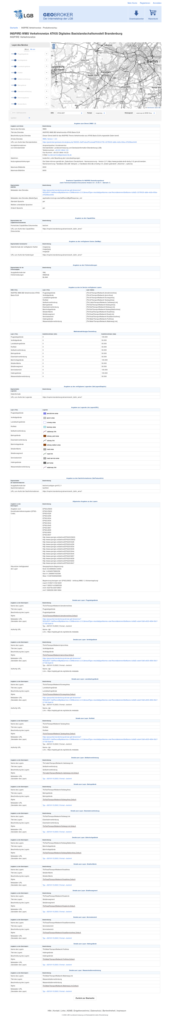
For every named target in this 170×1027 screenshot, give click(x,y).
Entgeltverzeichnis (81, 1010)
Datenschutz (96, 1010)
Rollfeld (20, 73)
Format (89, 113)
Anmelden (157, 3)
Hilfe (49, 1010)
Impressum (121, 1010)
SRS (52, 113)
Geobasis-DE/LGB (153, 107)
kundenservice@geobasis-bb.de (60, 155)
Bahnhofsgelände (23, 98)
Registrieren (145, 3)
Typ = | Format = (57, 778)
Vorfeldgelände (22, 60)
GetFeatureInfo (21, 113)
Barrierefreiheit (109, 1010)
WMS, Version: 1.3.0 (50, 139)
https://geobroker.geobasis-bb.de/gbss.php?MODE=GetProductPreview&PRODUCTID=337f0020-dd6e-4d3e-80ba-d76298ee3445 (90, 142)
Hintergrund (129, 113)
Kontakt (56, 1010)
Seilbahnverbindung (24, 79)
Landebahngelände (24, 66)
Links (63, 1010)
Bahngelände (22, 85)
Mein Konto (132, 3)
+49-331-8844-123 (61, 150)
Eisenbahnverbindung (24, 91)
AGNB (69, 1010)
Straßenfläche (22, 104)
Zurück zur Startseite (85, 998)
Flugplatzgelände (23, 54)
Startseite (14, 27)
